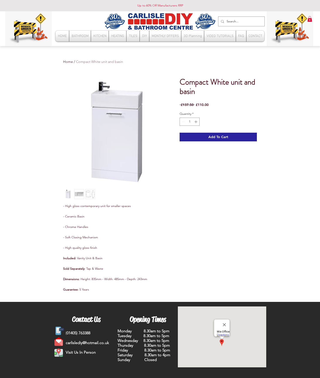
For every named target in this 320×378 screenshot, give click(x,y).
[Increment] (196, 121)
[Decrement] (183, 121)
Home (68, 62)
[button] (309, 19)
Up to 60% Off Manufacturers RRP (160, 5)
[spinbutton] (190, 121)
